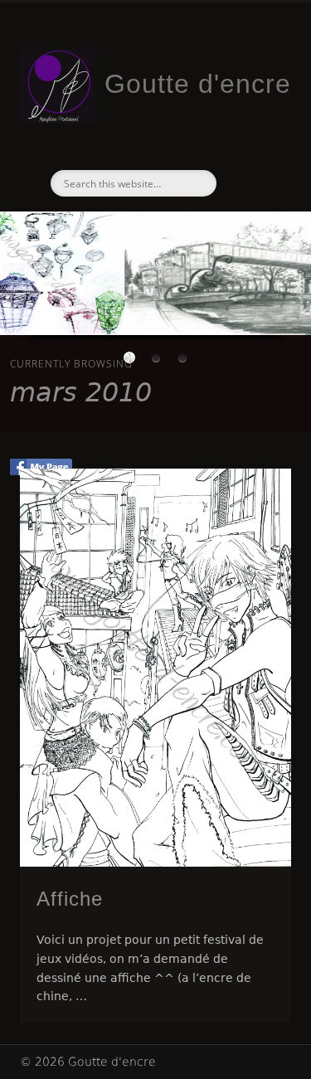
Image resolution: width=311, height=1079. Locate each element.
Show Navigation (251, 148)
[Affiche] (155, 668)
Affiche (69, 898)
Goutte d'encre (197, 84)
